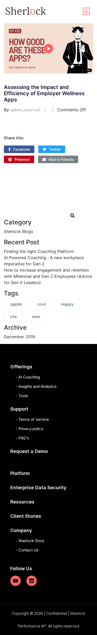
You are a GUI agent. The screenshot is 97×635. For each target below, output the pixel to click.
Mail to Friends (61, 159)
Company (21, 530)
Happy (67, 304)
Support (19, 409)
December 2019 (19, 336)
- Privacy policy (29, 428)
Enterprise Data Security (38, 487)
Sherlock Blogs (18, 231)
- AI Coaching (28, 377)
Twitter (55, 149)
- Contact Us (27, 550)
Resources (22, 502)
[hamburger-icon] (86, 11)
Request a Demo (29, 451)
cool (42, 304)
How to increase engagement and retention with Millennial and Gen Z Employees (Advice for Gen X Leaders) (48, 276)
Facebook (21, 149)
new (36, 316)
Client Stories (25, 516)
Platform (20, 473)
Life (13, 316)
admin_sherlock (25, 109)
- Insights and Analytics (36, 386)
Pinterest (22, 159)
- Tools (22, 395)
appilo (16, 304)
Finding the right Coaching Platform (39, 251)
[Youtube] (15, 581)
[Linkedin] (31, 581)
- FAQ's (22, 438)
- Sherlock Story (30, 540)
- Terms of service (32, 419)
